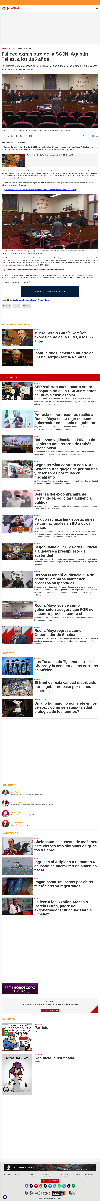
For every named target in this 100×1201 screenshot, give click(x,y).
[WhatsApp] (12, 135)
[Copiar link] (25, 135)
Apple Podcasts (24, 300)
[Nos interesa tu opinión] (50, 1167)
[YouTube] (36, 1186)
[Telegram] (16, 135)
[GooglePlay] (73, 1186)
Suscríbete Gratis (50, 1010)
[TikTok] (45, 1186)
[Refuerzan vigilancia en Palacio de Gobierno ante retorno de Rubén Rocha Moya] (17, 446)
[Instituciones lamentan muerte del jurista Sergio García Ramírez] (17, 357)
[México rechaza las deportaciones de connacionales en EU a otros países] (17, 527)
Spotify (15, 300)
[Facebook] (3, 135)
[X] (7, 135)
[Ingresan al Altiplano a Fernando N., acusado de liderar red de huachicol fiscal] (17, 866)
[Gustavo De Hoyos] (5, 824)
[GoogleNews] (64, 1186)
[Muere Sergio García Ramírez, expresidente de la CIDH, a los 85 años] (17, 337)
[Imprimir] (30, 135)
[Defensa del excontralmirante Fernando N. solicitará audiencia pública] (17, 501)
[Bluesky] (54, 1186)
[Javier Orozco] (5, 813)
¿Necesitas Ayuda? (50, 1181)
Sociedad (6, 305)
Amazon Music (43, 300)
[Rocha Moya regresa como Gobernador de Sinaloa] (17, 636)
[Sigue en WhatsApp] (93, 136)
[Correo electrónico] (21, 135)
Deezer (33, 300)
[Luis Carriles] (5, 793)
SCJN (16, 305)
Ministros (26, 305)
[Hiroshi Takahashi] (5, 803)
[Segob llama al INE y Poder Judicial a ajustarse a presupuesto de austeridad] (17, 555)
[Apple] (69, 1186)
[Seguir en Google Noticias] (96, 136)
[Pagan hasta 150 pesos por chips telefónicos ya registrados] (17, 886)
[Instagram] (40, 1186)
